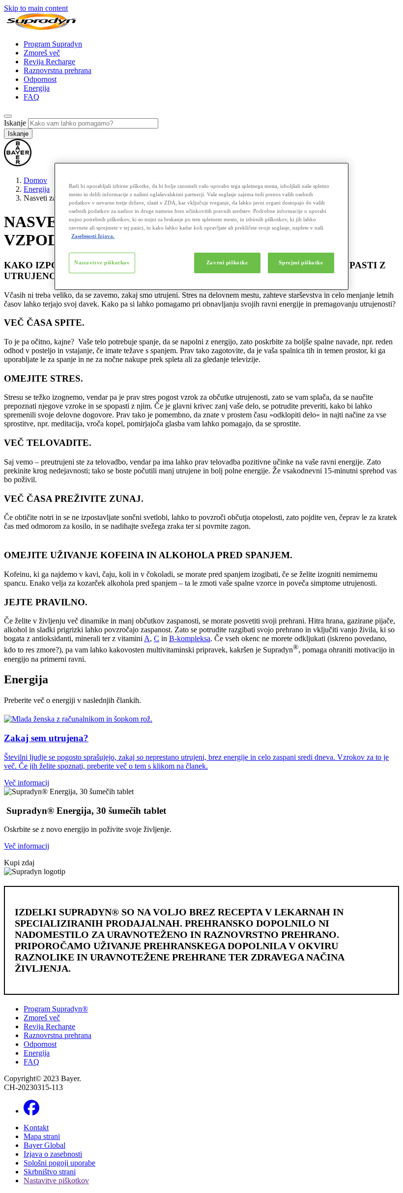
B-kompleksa (189, 638)
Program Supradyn (53, 44)
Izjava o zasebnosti (53, 1154)
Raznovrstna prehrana (57, 70)
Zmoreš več (42, 53)
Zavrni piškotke (227, 262)
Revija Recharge (49, 61)
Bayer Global (44, 1145)
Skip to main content (36, 8)
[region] (201, 226)
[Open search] (8, 116)
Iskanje (15, 123)
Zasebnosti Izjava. (93, 236)
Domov (35, 180)
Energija (37, 88)
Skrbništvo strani (50, 1171)
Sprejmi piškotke (301, 262)
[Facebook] (31, 1111)
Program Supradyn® (56, 1009)
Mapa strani (42, 1136)
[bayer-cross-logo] (17, 163)
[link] (201, 751)
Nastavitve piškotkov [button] (56, 1180)
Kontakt (36, 1127)
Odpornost (40, 79)
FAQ (31, 97)
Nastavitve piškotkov (102, 262)
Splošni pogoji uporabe (59, 1163)
